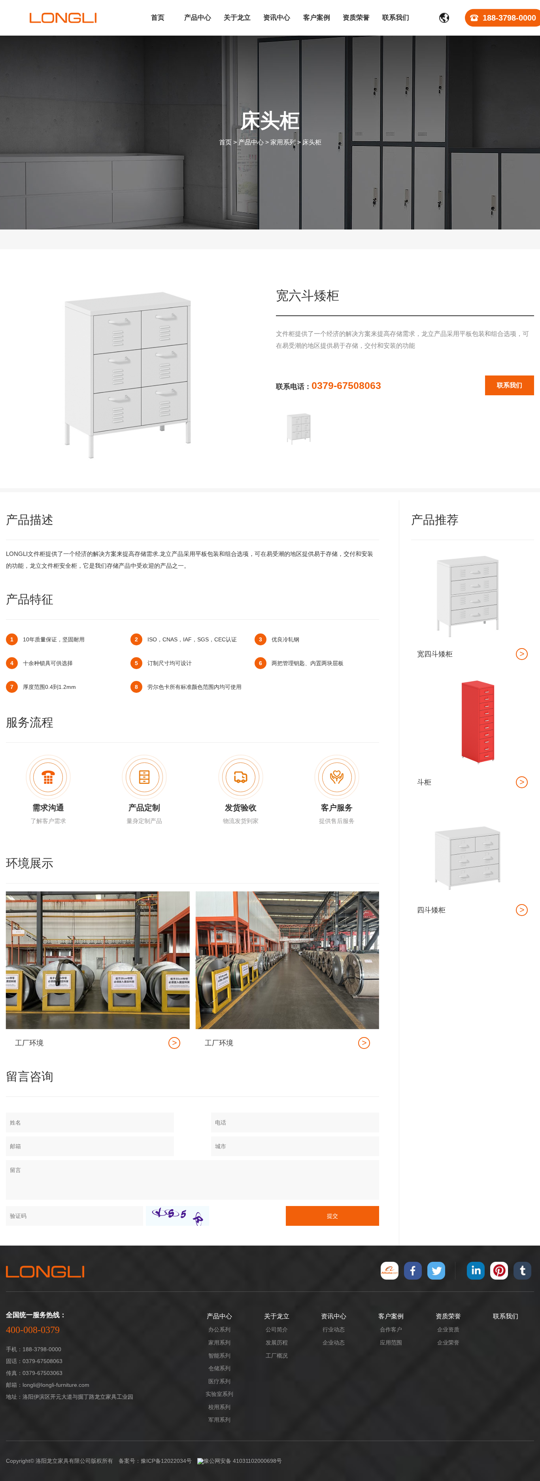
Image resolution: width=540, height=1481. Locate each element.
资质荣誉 (448, 1316)
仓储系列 (219, 1368)
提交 (332, 1216)
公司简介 (277, 1329)
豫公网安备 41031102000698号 (243, 1461)
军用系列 (219, 1420)
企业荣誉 (448, 1342)
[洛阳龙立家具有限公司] (63, 18)
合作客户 (391, 1329)
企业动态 (334, 1342)
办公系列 (219, 1329)
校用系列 (219, 1407)
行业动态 (334, 1329)
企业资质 (448, 1329)
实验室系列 (219, 1394)
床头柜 (311, 142)
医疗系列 (219, 1381)
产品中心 (251, 142)
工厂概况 (277, 1355)
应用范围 (391, 1342)
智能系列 (219, 1355)
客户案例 (391, 1316)
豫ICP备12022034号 (166, 1461)
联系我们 (509, 385)
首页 (225, 142)
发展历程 (277, 1342)
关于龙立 (276, 1316)
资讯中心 (333, 1316)
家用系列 (283, 142)
